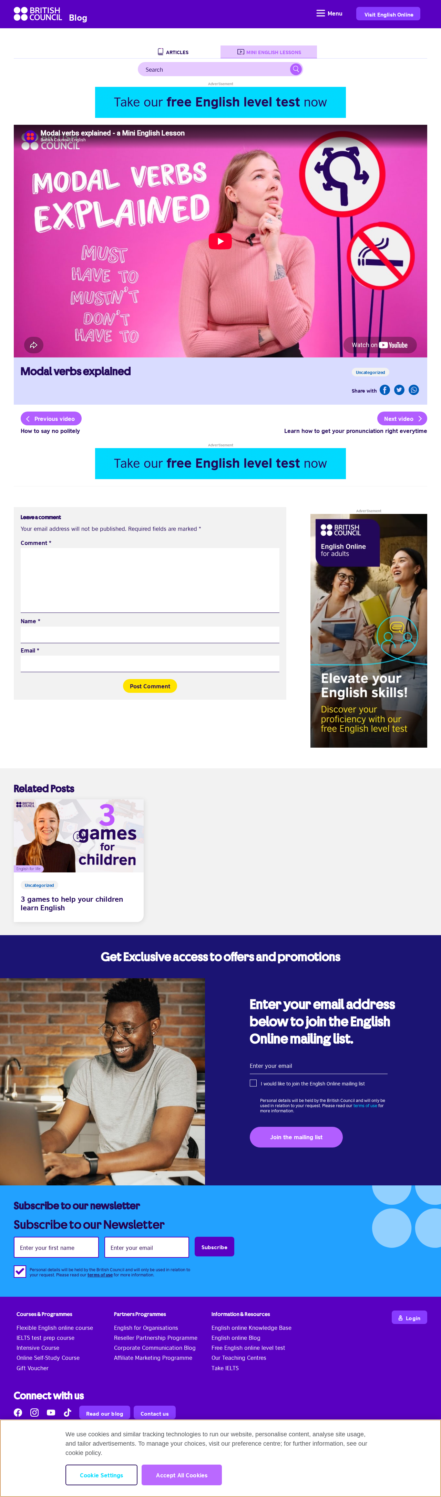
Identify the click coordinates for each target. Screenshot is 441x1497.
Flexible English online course (55, 1327)
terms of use (365, 1105)
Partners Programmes (140, 1314)
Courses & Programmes (44, 1314)
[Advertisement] (220, 102)
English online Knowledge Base (251, 1327)
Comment (36, 542)
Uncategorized (370, 372)
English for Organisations (146, 1327)
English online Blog (236, 1337)
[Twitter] (399, 390)
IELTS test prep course (45, 1337)
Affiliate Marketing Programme (153, 1357)
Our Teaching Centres (239, 1357)
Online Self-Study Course (48, 1357)
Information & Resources (241, 1314)
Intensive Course (38, 1347)
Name (30, 621)
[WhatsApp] (413, 390)
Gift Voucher (33, 1368)
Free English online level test (248, 1347)
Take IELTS (225, 1368)
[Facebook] (384, 390)
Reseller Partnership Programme (155, 1337)
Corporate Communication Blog (155, 1347)
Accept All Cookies (181, 1474)
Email (30, 650)
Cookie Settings (101, 1474)
